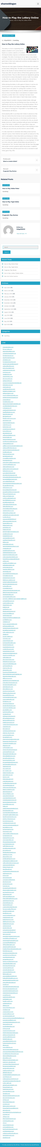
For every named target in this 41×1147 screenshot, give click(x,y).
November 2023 (8, 303)
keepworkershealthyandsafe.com (11, 403)
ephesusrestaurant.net (9, 1034)
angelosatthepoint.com (9, 858)
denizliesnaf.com (7, 869)
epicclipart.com (7, 420)
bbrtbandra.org (7, 416)
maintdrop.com (7, 424)
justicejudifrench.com (9, 751)
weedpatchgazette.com (9, 540)
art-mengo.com (7, 770)
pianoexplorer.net (7, 1024)
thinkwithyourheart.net (9, 513)
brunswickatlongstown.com (10, 762)
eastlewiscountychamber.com (11, 680)
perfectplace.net (7, 615)
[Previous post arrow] (37, 160)
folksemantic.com (7, 525)
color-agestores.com (8, 632)
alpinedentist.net (7, 433)
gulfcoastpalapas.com (9, 896)
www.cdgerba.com (8, 1047)
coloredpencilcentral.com (10, 504)
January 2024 (8, 296)
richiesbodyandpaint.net (9, 353)
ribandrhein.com (7, 605)
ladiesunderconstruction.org (10, 468)
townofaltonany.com (8, 804)
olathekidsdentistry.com (9, 552)
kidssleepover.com (8, 385)
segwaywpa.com (7, 894)
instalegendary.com (8, 401)
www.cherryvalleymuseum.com (11, 462)
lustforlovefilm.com (8, 712)
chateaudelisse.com (8, 443)
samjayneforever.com (8, 1068)
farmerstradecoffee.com (9, 909)
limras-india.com (7, 349)
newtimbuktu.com (8, 376)
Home (11, 20)
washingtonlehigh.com (9, 997)
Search (7, 252)
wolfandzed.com (7, 1003)
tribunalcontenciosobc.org (10, 682)
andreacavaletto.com (8, 626)
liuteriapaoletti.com (8, 810)
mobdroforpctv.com (8, 649)
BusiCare (27, 1145)
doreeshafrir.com (7, 737)
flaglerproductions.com (9, 693)
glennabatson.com (8, 689)
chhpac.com (6, 1116)
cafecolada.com (7, 657)
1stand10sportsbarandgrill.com (11, 559)
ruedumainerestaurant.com (10, 724)
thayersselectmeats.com (9, 890)
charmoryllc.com (7, 668)
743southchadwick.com (9, 494)
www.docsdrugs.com (8, 969)
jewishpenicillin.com (8, 594)
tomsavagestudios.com (9, 596)
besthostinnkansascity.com (10, 1129)
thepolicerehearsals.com (9, 676)
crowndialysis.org (7, 588)
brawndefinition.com (8, 695)
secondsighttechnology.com (10, 573)
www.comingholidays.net (9, 663)
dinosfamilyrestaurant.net (10, 475)
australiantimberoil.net (9, 473)
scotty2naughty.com (8, 735)
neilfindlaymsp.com (8, 846)
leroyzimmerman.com (9, 1097)
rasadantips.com (7, 374)
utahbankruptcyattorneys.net (11, 515)
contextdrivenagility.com (9, 743)
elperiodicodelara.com (9, 351)
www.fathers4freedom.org (10, 938)
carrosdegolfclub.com (9, 481)
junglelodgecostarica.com (10, 783)
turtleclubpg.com (7, 835)
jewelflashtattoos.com (9, 412)
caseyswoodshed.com (9, 865)
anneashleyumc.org (8, 959)
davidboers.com (7, 913)
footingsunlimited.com (9, 965)
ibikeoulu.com (6, 745)
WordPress (17, 1145)
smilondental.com (8, 567)
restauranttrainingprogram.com (11, 590)
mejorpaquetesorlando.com (10, 557)
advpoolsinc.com (7, 856)
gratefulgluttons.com (8, 647)
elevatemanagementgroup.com (11, 1095)
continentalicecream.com (10, 697)
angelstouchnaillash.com (9, 563)
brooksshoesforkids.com (9, 888)
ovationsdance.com (8, 603)
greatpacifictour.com (8, 837)
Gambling (16, 40)
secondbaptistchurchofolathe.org (12, 1112)
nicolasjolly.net (7, 714)
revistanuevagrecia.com (9, 730)
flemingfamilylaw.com (9, 1102)
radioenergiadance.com (9, 435)
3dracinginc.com (7, 670)
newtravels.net (7, 387)
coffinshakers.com (8, 747)
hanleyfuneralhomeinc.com (10, 554)
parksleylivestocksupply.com (10, 628)
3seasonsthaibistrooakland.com (11, 617)
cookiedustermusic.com (9, 823)
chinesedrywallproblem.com (10, 814)
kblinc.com (6, 542)
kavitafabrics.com (7, 827)
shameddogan (8, 3)
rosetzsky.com (7, 726)
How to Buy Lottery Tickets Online (13, 273)
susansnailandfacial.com (9, 932)
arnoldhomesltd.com (8, 502)
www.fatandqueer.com (9, 957)
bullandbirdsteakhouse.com (10, 978)
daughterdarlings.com (9, 357)
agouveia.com (6, 1110)
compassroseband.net (9, 879)
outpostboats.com (8, 640)
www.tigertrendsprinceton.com (11, 936)
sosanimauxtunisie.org (9, 429)
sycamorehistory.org (8, 1014)
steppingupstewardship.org (10, 993)
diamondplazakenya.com (9, 1055)
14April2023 (7, 40)
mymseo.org (6, 1114)
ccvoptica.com (7, 995)
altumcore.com (7, 881)
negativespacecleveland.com (10, 808)
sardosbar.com (7, 527)
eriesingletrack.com (8, 544)
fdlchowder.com (7, 974)
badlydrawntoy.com (8, 919)
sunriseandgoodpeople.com (10, 812)
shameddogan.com (8, 902)
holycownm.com (7, 831)
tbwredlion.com (7, 1058)
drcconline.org (7, 850)
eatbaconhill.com (7, 380)
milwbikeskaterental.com (9, 800)
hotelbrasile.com (7, 452)
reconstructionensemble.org (10, 825)
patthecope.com (7, 873)
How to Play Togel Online (10, 202)
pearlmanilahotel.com (9, 422)
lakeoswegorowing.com (9, 1106)
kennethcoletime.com (9, 758)
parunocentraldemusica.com (10, 1049)
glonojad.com (6, 728)
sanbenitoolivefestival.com (10, 653)
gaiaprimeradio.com (8, 772)
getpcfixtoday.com (8, 414)
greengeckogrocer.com (9, 577)
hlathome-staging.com (9, 580)
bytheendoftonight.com (9, 642)
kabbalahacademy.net (8, 565)
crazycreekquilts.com (8, 699)
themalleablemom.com (9, 756)
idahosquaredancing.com (9, 521)
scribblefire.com (7, 619)
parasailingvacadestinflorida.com (12, 1081)
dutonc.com (6, 777)
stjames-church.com (8, 733)
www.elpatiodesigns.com (9, 1041)
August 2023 (7, 312)
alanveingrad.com (7, 791)
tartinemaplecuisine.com (9, 764)
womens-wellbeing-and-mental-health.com (15, 598)
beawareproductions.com (10, 741)
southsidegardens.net (9, 1026)
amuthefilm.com (7, 710)
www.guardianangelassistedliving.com (13, 1051)
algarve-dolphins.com (9, 789)
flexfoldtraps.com (7, 951)
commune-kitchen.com (9, 707)
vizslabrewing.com (8, 533)
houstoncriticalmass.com (10, 672)
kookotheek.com (7, 437)
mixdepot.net (6, 1009)
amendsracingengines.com (10, 953)
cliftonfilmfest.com (8, 506)
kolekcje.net (6, 607)
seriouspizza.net (7, 877)
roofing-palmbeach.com (9, 498)
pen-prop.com (7, 934)
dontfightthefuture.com (9, 500)
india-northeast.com (8, 496)
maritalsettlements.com (9, 798)
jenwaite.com (6, 1093)
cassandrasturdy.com (8, 651)
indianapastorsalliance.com (10, 860)
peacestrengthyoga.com (9, 946)
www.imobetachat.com (9, 915)
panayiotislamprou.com (9, 439)
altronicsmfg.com (7, 378)
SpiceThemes (35, 1145)
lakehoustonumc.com (9, 921)
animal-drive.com (7, 884)
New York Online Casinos (11, 276)
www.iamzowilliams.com (9, 1020)
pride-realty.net (7, 1083)
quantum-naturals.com (9, 1062)
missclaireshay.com (8, 347)
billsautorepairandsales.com (10, 1060)
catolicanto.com (7, 609)
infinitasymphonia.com (9, 716)
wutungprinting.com (8, 795)
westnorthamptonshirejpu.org (11, 450)
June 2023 (7, 318)
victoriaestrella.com (8, 839)
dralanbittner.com (7, 536)
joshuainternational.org (9, 930)
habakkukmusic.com (8, 923)
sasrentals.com (7, 571)
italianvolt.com (7, 529)
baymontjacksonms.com (9, 802)
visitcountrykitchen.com (9, 787)
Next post (5, 169)
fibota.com (6, 1045)
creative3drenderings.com (10, 907)
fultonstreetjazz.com (8, 454)
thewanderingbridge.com (9, 754)
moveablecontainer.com (9, 458)
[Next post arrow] (37, 170)
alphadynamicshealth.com (10, 1085)
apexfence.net (6, 1137)
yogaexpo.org (6, 621)
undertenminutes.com (9, 370)
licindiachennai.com (8, 355)
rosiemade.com (7, 548)
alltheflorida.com (7, 1072)
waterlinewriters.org (8, 900)
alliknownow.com (7, 678)
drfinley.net (6, 1099)
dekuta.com (6, 1005)
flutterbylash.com (7, 1087)
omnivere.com (7, 372)
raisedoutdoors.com (8, 510)
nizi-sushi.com (7, 768)
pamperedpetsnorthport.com (11, 546)
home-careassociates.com (10, 624)
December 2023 (8, 300)
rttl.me (4, 1123)
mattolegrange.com (8, 781)
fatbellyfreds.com (7, 1039)
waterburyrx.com (7, 854)
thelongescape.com (8, 779)
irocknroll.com (7, 517)
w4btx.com (6, 561)
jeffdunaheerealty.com (9, 944)
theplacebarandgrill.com (9, 852)
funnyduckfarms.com (8, 1091)
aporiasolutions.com (8, 892)
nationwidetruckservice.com (10, 833)
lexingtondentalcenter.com (10, 584)
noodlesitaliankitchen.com (10, 406)
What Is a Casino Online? (10, 161)
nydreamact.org (7, 408)
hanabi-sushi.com (8, 1001)
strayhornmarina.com (9, 691)
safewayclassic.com (8, 393)
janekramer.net (7, 766)
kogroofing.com (7, 431)
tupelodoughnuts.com (9, 550)
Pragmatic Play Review (10, 171)
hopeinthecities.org (8, 645)
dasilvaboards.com (8, 686)
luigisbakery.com (7, 999)
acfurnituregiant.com (8, 368)
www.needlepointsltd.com (10, 976)
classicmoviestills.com (9, 655)
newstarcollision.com (8, 569)
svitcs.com (6, 875)
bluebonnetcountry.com (9, 418)
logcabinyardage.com (8, 911)
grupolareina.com (7, 460)
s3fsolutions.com (7, 487)
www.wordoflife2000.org (9, 519)
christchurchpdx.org (8, 703)
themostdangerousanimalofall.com (12, 674)
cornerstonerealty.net (9, 1016)
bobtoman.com (7, 427)
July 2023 (7, 315)
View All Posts (21, 233)
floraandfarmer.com (8, 485)
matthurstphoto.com (8, 1070)
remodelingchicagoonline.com (11, 986)
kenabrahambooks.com (9, 705)
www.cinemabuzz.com (9, 1007)
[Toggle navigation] (38, 3)
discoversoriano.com (8, 659)
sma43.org (6, 984)
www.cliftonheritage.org (9, 982)
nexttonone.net (7, 925)
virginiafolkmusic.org (8, 601)
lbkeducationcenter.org (9, 611)
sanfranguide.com (7, 665)
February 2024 (8, 293)
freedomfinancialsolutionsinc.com (12, 949)
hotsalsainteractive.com (9, 362)
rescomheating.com (8, 1125)
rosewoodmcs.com (8, 1011)
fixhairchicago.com (8, 867)
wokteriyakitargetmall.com (10, 582)
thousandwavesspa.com (9, 842)
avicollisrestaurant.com (9, 848)
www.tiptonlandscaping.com (10, 990)
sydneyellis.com (7, 586)
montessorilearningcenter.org (11, 1064)
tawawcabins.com (7, 523)
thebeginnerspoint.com (9, 661)
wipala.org (5, 634)
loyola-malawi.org (7, 636)
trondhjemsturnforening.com (11, 1053)
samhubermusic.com (8, 1135)
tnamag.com (6, 886)
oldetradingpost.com (8, 466)
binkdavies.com (7, 701)
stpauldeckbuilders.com (9, 963)
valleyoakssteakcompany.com (11, 863)
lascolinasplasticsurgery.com (10, 980)
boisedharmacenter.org (9, 630)
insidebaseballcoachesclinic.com (11, 1074)
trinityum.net (6, 1028)
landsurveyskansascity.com (10, 961)
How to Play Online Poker (10, 188)
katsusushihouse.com (9, 720)
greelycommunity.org (8, 722)
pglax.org (5, 806)
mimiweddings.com (8, 1127)
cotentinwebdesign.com (9, 464)
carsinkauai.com (7, 1076)
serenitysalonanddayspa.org (10, 364)
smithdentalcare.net (8, 1131)
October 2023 (8, 306)
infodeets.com (7, 359)
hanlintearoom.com (8, 1089)
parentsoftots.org (7, 904)
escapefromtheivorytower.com (11, 492)
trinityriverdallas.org (8, 613)
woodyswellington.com (9, 1037)
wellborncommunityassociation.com (13, 445)
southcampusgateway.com (10, 441)
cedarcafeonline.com (8, 366)
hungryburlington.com (9, 760)
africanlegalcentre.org (8, 718)
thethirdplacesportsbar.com (10, 1032)
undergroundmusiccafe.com (10, 1133)
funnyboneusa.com (8, 821)
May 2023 (7, 321)
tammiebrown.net (8, 774)
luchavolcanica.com (8, 829)
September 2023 (8, 309)
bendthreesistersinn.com (9, 816)
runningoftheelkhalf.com (9, 942)
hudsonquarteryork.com (9, 1043)
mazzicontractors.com (9, 1030)
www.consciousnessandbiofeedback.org (13, 1018)
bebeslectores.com (8, 471)
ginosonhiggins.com (8, 793)
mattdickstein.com (8, 917)
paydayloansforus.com (9, 389)
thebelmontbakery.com (9, 391)
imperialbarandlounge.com (10, 508)
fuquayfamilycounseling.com (10, 1108)
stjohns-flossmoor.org (9, 819)
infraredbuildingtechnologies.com (12, 477)
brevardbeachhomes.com (10, 489)
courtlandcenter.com (8, 844)
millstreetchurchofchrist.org (10, 1079)
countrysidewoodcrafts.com (10, 395)
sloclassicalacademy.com (9, 684)
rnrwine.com (6, 1104)
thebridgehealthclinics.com (10, 898)
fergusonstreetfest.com (9, 1066)
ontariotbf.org (6, 399)
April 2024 (7, 287)
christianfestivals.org (8, 785)
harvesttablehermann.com (10, 479)
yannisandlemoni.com (9, 538)
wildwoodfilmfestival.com (10, 448)
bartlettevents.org (8, 456)
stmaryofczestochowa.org (10, 749)
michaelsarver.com (8, 575)
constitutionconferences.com (11, 871)
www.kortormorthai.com (9, 955)
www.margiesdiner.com (9, 972)
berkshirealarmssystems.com (11, 531)
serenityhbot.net (7, 928)
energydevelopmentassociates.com (12, 483)
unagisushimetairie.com (9, 410)
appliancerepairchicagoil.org (10, 397)
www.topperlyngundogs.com (10, 940)
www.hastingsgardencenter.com (11, 1022)
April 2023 (7, 324)
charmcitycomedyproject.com (11, 739)
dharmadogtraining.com (9, 1118)
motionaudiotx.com (8, 1120)
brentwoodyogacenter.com (10, 988)
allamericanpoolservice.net (10, 592)
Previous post (6, 159)
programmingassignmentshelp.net (12, 383)
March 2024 (7, 290)
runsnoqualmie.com (8, 967)
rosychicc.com (7, 638)
